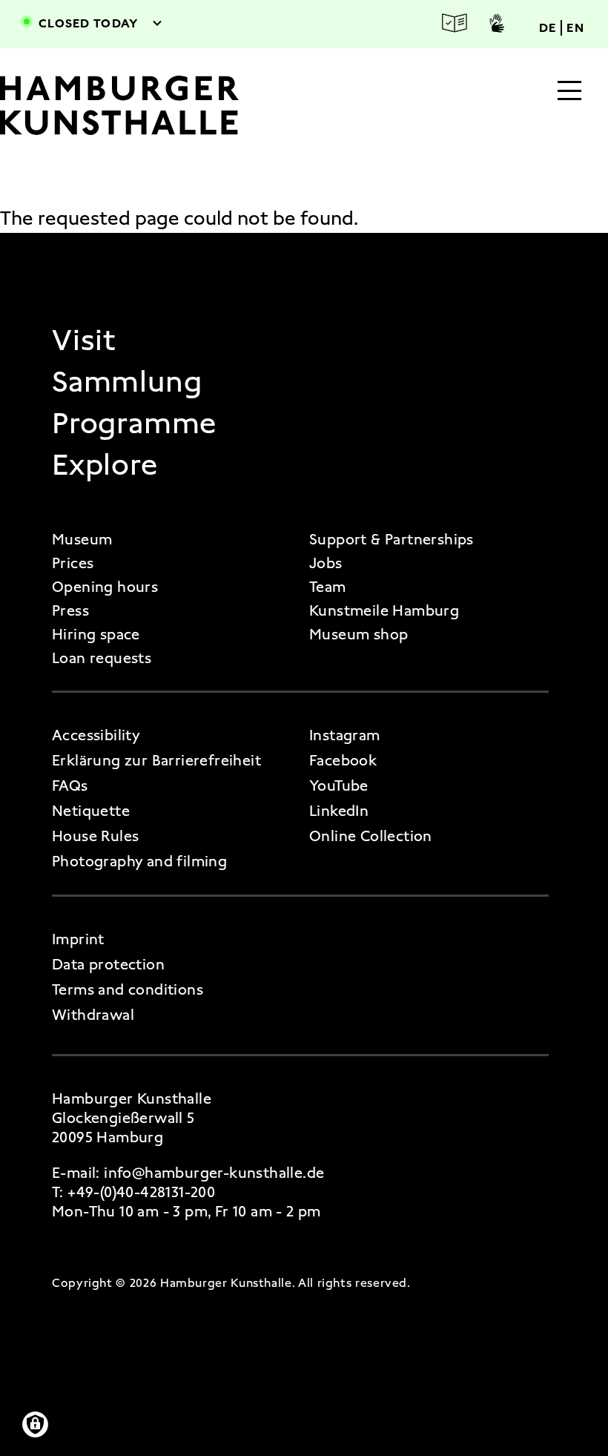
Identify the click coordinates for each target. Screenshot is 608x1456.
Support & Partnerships (391, 539)
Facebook (343, 760)
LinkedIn (339, 810)
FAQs (70, 785)
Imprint (78, 939)
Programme (134, 423)
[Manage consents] (35, 1424)
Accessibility (96, 735)
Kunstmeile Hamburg (384, 610)
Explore (105, 465)
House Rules (95, 836)
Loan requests (101, 658)
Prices (72, 563)
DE (548, 28)
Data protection (108, 964)
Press (70, 610)
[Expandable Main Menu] (569, 92)
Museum (82, 539)
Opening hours (105, 587)
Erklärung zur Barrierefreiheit (156, 760)
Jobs (326, 563)
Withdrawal (93, 1014)
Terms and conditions (127, 989)
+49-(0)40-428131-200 (141, 1192)
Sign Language (496, 23)
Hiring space (96, 634)
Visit (84, 340)
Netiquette (91, 810)
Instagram (344, 735)
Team (327, 587)
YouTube (339, 785)
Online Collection (370, 836)
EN (575, 28)
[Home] (143, 105)
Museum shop (358, 634)
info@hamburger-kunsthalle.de (214, 1172)
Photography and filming (139, 861)
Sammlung (127, 382)
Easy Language (454, 23)
